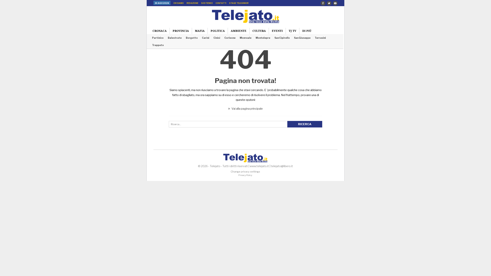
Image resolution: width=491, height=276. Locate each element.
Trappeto (158, 45)
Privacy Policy (245, 175)
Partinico (158, 37)
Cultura (259, 31)
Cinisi (216, 37)
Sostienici (207, 3)
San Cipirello (282, 37)
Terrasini (320, 37)
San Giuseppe (302, 37)
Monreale (245, 37)
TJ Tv (292, 31)
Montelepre (263, 37)
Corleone (230, 37)
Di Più (306, 31)
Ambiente (238, 31)
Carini (205, 37)
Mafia (200, 31)
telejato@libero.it (282, 166)
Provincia (181, 31)
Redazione (192, 3)
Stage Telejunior (239, 3)
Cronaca (159, 31)
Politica (218, 31)
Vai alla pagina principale (247, 108)
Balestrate (175, 37)
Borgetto (192, 37)
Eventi (277, 31)
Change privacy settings (245, 171)
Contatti (221, 3)
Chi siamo (178, 3)
